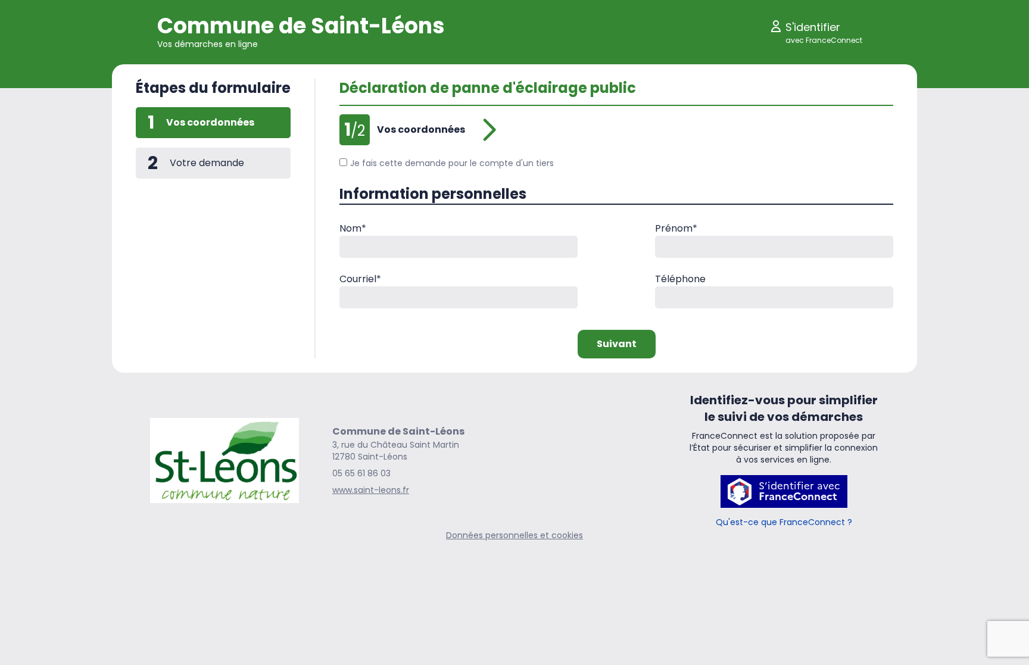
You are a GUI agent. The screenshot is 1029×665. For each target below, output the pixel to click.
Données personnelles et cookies (514, 535)
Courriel (360, 279)
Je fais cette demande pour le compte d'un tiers (452, 163)
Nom (352, 228)
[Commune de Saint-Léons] (224, 461)
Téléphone (680, 279)
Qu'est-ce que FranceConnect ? (784, 522)
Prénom (676, 228)
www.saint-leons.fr (370, 490)
